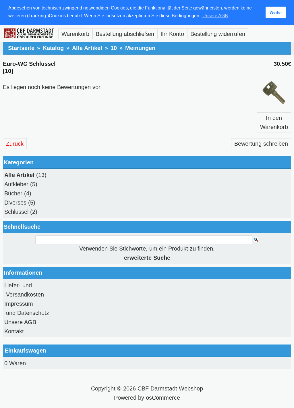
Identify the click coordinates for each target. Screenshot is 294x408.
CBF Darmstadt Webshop (170, 388)
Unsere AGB (20, 322)
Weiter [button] (276, 12)
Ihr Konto (172, 34)
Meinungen (140, 48)
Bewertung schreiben (261, 144)
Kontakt (14, 331)
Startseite (21, 48)
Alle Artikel (87, 48)
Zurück (15, 144)
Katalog (53, 48)
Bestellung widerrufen (217, 34)
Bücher (13, 193)
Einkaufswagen (25, 350)
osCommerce (163, 397)
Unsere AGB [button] (215, 15)
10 (114, 48)
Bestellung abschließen (125, 34)
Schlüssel (16, 212)
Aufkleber (16, 184)
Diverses (15, 202)
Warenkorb (75, 34)
